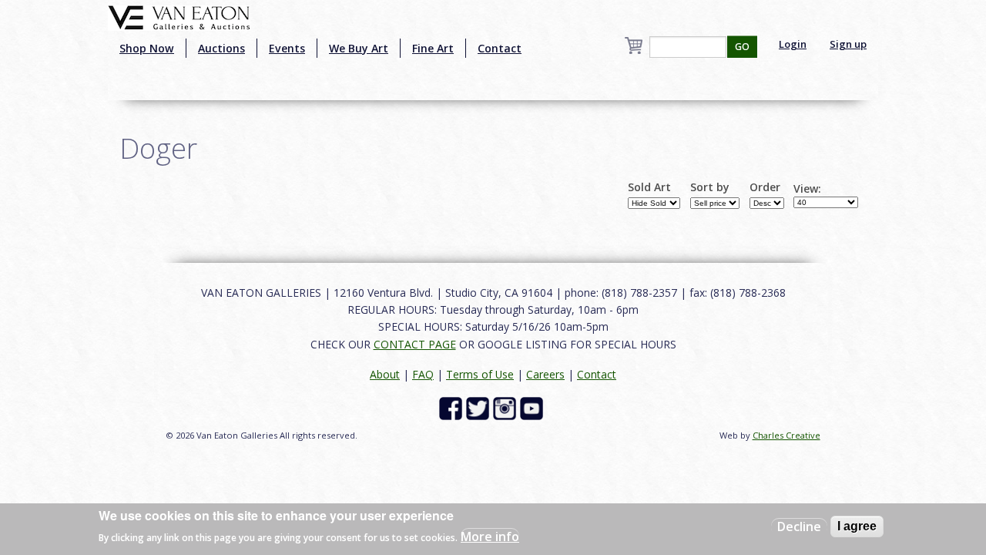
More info (490, 536)
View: (807, 188)
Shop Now (146, 48)
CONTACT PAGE (415, 344)
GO (742, 46)
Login (793, 44)
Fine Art (433, 48)
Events (287, 48)
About (385, 374)
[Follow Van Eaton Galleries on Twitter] (479, 407)
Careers (545, 374)
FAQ (423, 374)
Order (765, 187)
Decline (799, 526)
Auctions (221, 48)
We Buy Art (358, 48)
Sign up (848, 44)
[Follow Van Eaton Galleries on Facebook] (452, 407)
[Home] (179, 16)
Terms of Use (480, 374)
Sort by (709, 187)
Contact (500, 48)
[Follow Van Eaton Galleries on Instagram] (506, 407)
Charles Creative (786, 435)
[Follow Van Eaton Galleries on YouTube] (533, 407)
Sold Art (649, 187)
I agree (857, 526)
